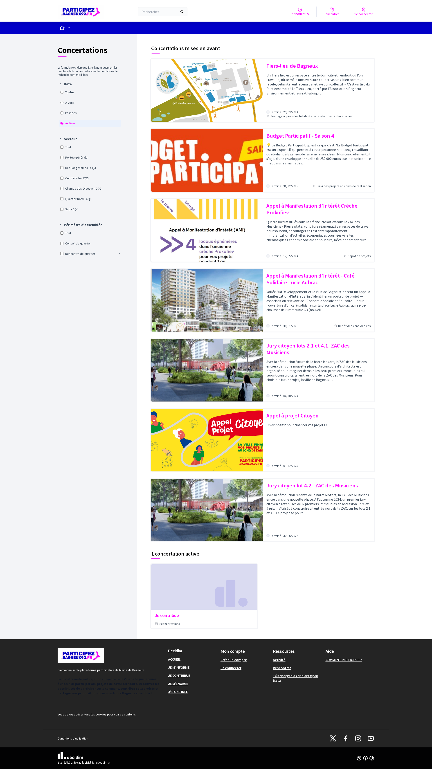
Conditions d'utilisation (73, 738)
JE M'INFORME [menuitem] (178, 667)
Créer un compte (233, 659)
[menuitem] (90, 104)
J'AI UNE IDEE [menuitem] (178, 691)
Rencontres (282, 668)
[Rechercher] (181, 11)
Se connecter (230, 668)
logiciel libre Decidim (96, 763)
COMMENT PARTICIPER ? (344, 659)
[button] (65, 83)
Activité (279, 659)
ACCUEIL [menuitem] (174, 659)
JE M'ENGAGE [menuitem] (178, 683)
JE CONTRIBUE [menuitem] (179, 675)
